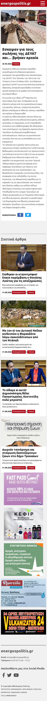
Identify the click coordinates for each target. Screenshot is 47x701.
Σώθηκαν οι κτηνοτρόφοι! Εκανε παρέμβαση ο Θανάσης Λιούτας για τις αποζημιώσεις (22, 277)
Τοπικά (16, 64)
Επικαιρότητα (19, 292)
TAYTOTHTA (5, 689)
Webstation (11, 695)
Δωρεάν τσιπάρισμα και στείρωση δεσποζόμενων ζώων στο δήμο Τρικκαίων (20, 453)
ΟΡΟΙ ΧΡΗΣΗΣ (27, 689)
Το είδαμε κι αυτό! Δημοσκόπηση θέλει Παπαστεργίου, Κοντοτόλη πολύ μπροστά (20, 394)
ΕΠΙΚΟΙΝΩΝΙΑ (16, 689)
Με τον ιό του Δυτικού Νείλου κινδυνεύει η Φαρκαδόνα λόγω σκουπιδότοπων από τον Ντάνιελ (22, 335)
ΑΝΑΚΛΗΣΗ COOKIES (19, 692)
